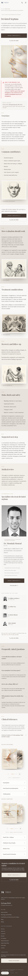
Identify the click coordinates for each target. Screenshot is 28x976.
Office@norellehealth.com (6, 905)
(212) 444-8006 (14, 40)
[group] (14, 759)
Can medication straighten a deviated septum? (12, 657)
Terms (16, 972)
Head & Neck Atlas (5, 943)
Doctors (3, 928)
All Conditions (6, 8)
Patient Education (5, 940)
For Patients (3, 938)
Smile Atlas (3, 945)
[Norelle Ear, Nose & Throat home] (5, 2)
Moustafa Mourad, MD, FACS (15, 104)
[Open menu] (25, 2)
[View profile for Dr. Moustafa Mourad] (14, 520)
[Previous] (8, 774)
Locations (3, 933)
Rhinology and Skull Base (6, 914)
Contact (3, 947)
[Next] (19, 774)
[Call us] (22, 2)
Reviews (2, 936)
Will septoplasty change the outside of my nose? (12, 697)
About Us (3, 931)
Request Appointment (14, 960)
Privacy (12, 972)
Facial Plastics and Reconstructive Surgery (12, 10)
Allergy (2, 921)
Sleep (2, 919)
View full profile (13, 585)
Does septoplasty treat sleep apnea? (11, 670)
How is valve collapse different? (10, 684)
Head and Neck (4, 912)
